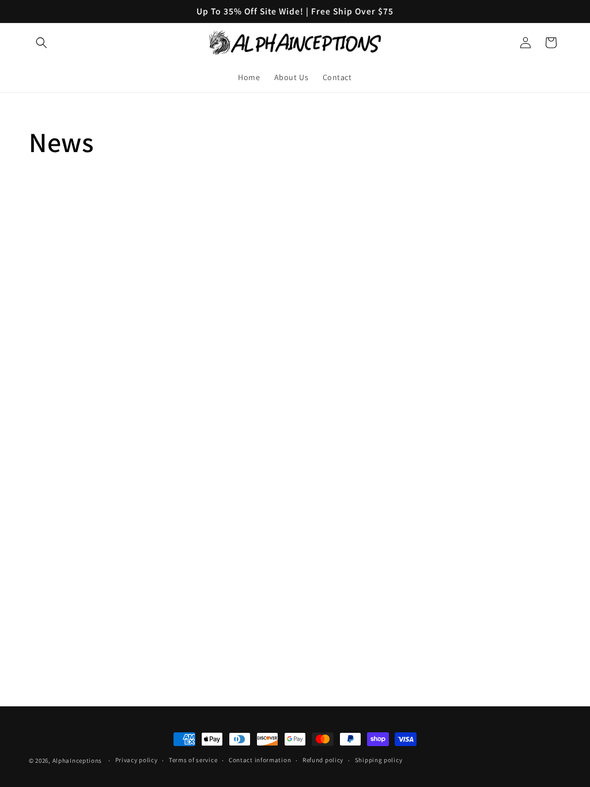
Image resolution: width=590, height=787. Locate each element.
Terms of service (193, 760)
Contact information (260, 760)
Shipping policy (379, 760)
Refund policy (322, 760)
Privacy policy (136, 760)
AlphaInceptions (77, 760)
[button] (41, 42)
